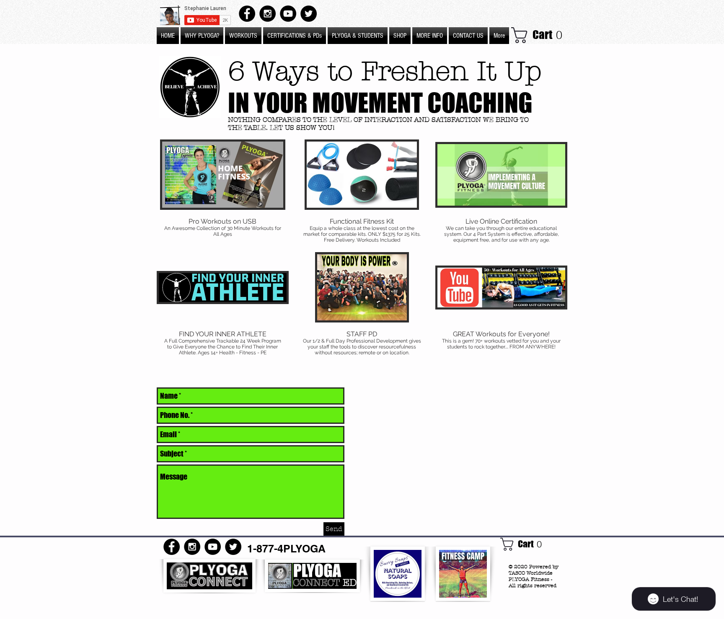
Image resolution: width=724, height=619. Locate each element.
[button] (429, 35)
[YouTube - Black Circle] (288, 13)
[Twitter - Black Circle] (308, 13)
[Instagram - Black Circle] (267, 13)
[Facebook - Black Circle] (247, 13)
